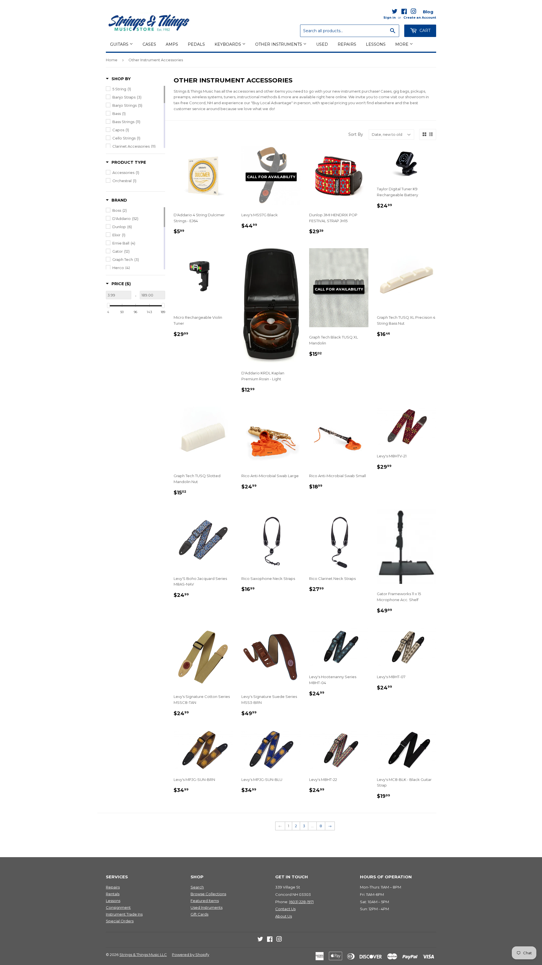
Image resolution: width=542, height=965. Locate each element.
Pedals (196, 44)
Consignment (118, 907)
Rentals (112, 894)
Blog (428, 11)
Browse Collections (208, 894)
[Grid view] (424, 134)
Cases (149, 44)
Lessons (376, 44)
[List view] (431, 134)
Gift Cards (199, 914)
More (402, 44)
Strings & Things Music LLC (143, 954)
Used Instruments (206, 907)
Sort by (355, 134)
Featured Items (205, 900)
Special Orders (120, 921)
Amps (172, 44)
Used (322, 44)
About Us (283, 916)
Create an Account (419, 17)
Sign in (389, 17)
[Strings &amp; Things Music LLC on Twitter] (394, 12)
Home (111, 60)
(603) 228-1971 (301, 901)
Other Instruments (279, 44)
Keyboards (228, 44)
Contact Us (285, 909)
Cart (424, 30)
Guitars (120, 44)
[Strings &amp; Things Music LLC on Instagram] (413, 12)
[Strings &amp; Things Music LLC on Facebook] (404, 12)
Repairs (347, 44)
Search (197, 887)
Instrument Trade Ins (124, 914)
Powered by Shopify (190, 954)
